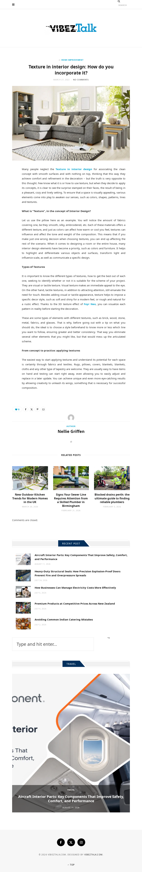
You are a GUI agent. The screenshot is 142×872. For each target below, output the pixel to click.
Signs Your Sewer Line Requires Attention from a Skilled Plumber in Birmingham (71, 500)
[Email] (10, 206)
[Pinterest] (10, 197)
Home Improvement (72, 60)
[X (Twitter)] (71, 842)
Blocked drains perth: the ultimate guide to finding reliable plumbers (112, 498)
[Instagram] (81, 842)
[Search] (119, 1)
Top (71, 864)
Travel (71, 790)
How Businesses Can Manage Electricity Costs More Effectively (75, 587)
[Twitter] (10, 189)
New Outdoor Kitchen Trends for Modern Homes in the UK (30, 498)
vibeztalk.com (93, 854)
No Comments (80, 79)
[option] (71, 743)
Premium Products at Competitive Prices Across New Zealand (75, 603)
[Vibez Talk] (71, 28)
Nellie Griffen (71, 431)
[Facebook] (10, 180)
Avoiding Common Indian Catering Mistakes (64, 619)
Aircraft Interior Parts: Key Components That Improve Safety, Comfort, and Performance (71, 798)
